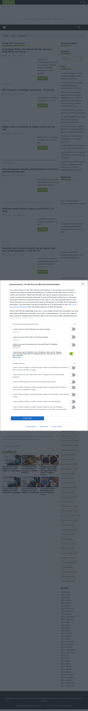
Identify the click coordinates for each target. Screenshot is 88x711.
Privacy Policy (57, 426)
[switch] (72, 329)
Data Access (44, 426)
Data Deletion (31, 426)
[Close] (83, 284)
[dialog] (44, 355)
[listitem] (44, 324)
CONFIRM (27, 418)
